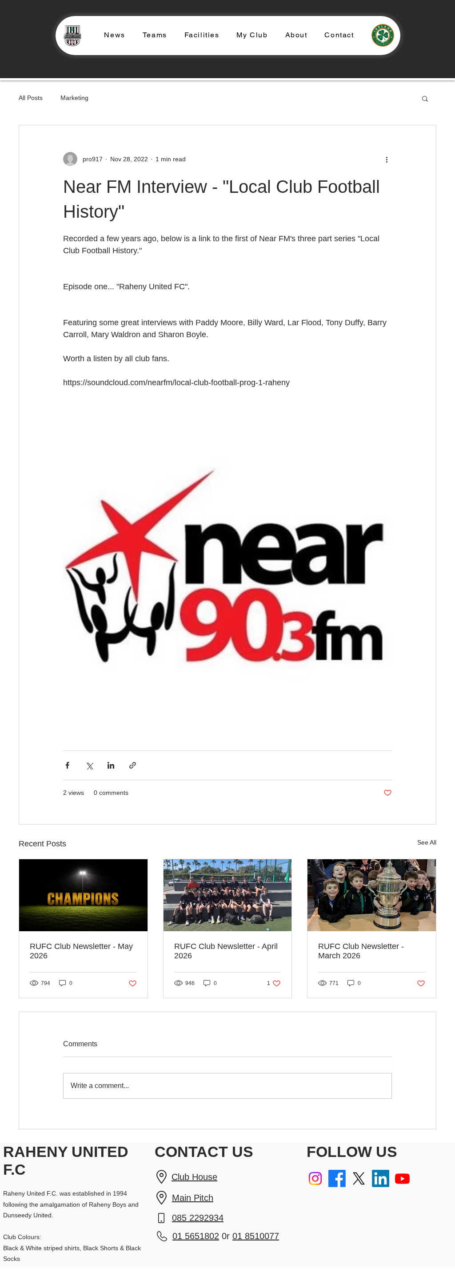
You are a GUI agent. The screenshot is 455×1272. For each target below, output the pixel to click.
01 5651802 (195, 1236)
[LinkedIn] (380, 1178)
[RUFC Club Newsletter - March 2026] (371, 895)
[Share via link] (132, 765)
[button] (155, 35)
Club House (194, 1177)
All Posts (31, 97)
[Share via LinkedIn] (111, 765)
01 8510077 (255, 1236)
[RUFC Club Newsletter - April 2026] (228, 895)
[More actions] (386, 159)
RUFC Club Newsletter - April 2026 (226, 951)
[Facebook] (337, 1178)
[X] (358, 1178)
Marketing (74, 97)
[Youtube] (402, 1178)
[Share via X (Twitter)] (89, 765)
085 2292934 (198, 1218)
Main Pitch (192, 1198)
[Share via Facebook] (67, 765)
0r (225, 1236)
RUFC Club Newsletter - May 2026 (81, 951)
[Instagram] (315, 1178)
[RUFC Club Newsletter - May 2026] (83, 895)
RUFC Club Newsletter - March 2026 (361, 951)
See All (426, 842)
